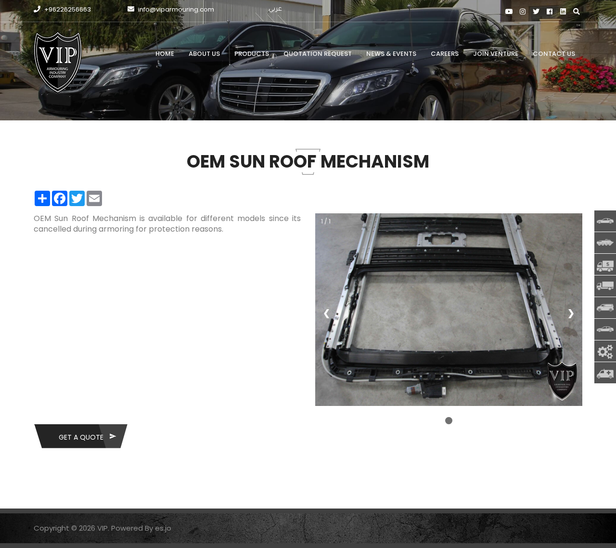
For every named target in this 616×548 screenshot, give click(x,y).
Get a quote (81, 437)
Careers (445, 53)
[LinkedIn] (563, 12)
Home (164, 53)
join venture (495, 53)
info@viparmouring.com (175, 9)
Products (251, 53)
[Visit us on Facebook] (549, 12)
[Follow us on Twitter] (536, 12)
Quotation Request (317, 53)
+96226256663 (67, 9)
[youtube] (509, 12)
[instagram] (522, 12)
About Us (204, 53)
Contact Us (554, 53)
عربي (275, 9)
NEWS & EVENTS (391, 53)
